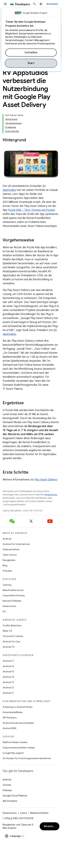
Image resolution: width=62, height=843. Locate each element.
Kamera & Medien (12, 600)
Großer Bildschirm (12, 625)
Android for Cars (11, 641)
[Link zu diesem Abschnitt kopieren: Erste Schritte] (31, 473)
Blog (5, 565)
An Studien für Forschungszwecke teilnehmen (27, 758)
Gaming (7, 584)
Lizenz (23, 813)
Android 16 (8, 666)
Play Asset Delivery (46, 479)
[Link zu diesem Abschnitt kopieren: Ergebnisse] (27, 403)
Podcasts (7, 570)
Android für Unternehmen (16, 544)
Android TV (8, 646)
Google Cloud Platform (15, 795)
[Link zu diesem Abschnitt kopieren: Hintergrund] (29, 140)
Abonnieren (51, 826)
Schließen (31, 52)
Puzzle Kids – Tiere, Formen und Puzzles (31, 210)
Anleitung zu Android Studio (17, 706)
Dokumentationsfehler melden (19, 747)
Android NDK (9, 728)
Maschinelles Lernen (13, 590)
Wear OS (7, 630)
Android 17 (8, 660)
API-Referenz (10, 717)
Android (7, 538)
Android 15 (8, 671)
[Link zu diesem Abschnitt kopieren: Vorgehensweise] (37, 240)
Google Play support (13, 752)
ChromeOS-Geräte (13, 636)
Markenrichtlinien (39, 813)
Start (31, 63)
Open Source (10, 554)
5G (4, 611)
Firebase (7, 790)
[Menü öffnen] (5, 4)
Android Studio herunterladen (18, 722)
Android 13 (8, 682)
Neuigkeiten (9, 560)
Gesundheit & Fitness (14, 595)
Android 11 (8, 692)
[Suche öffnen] (35, 4)
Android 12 (8, 687)
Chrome (7, 784)
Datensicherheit (11, 549)
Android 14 (8, 676)
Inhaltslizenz (51, 494)
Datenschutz (9, 606)
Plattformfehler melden (15, 742)
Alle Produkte (10, 800)
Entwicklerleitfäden (13, 712)
